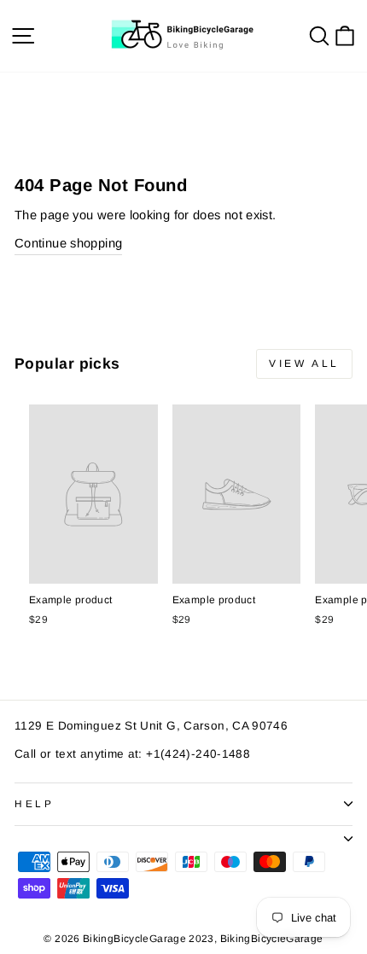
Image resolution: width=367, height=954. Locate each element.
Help (34, 803)
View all (304, 363)
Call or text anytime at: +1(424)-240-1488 (132, 753)
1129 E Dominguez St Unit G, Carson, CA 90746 (151, 725)
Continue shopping (68, 243)
